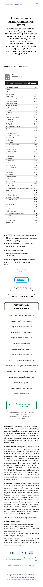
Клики (10, 59)
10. (11, 108)
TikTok (18, 465)
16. (9, 122)
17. (9, 124)
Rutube (35, 465)
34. (9, 163)
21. (11, 133)
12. (9, 112)
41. (9, 179)
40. (11, 176)
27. (11, 147)
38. (9, 172)
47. (8, 193)
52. (10, 204)
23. (10, 138)
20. (9, 131)
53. (9, 206)
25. (9, 142)
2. (8, 89)
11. (9, 110)
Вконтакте (19, 468)
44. (19, 186)
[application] (21, 83)
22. (13, 135)
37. (9, 170)
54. (8, 209)
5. (10, 96)
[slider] (34, 83)
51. (12, 202)
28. (11, 149)
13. (9, 115)
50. (11, 199)
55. (11, 211)
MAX (21, 271)
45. (19, 188)
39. (9, 174)
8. (11, 103)
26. (13, 144)
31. (10, 156)
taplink (7, 495)
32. (9, 158)
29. (11, 151)
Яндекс (18, 470)
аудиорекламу (33, 429)
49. (12, 197)
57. (9, 215)
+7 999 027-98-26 (21, 288)
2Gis (13, 470)
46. (9, 190)
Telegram (21, 280)
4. (10, 94)
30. (10, 154)
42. (11, 181)
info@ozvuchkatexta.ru (29, 575)
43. (9, 183)
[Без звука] (29, 83)
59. (10, 220)
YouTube (8, 468)
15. (9, 119)
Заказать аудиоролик (21, 296)
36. (11, 167)
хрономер (26, 514)
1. (12, 87)
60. (10, 222)
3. (11, 92)
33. (10, 160)
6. (11, 99)
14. (12, 117)
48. (11, 195)
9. (11, 105)
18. (13, 126)
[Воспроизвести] (8, 83)
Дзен (19, 463)
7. (11, 101)
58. (8, 218)
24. (9, 140)
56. (15, 213)
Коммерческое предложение (21, 307)
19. (8, 128)
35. (11, 165)
